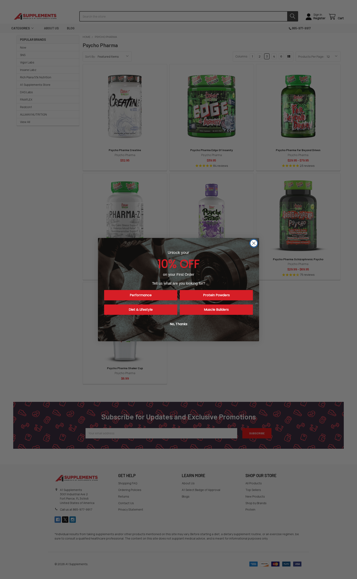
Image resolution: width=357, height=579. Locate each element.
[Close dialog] (253, 243)
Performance (141, 295)
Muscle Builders (216, 309)
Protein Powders (216, 295)
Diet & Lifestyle (141, 309)
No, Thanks (178, 324)
